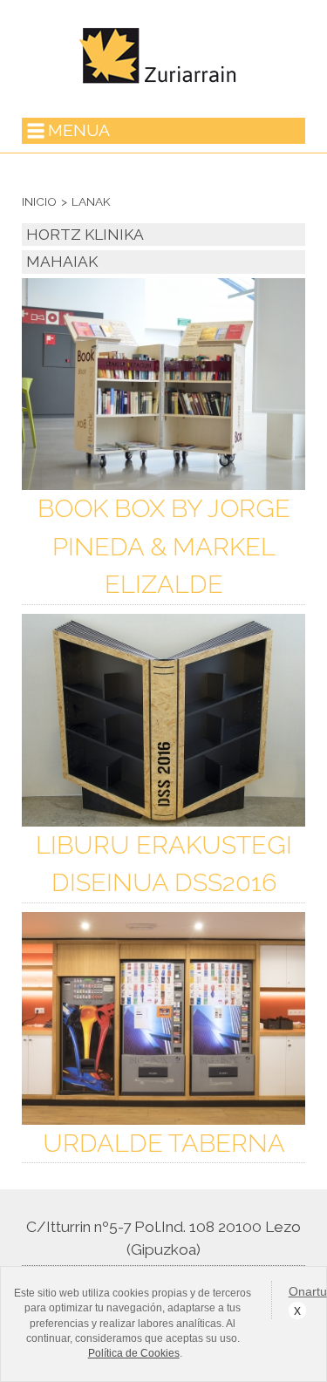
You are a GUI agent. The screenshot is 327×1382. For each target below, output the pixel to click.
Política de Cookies (134, 1353)
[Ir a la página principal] (163, 85)
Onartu (297, 1291)
